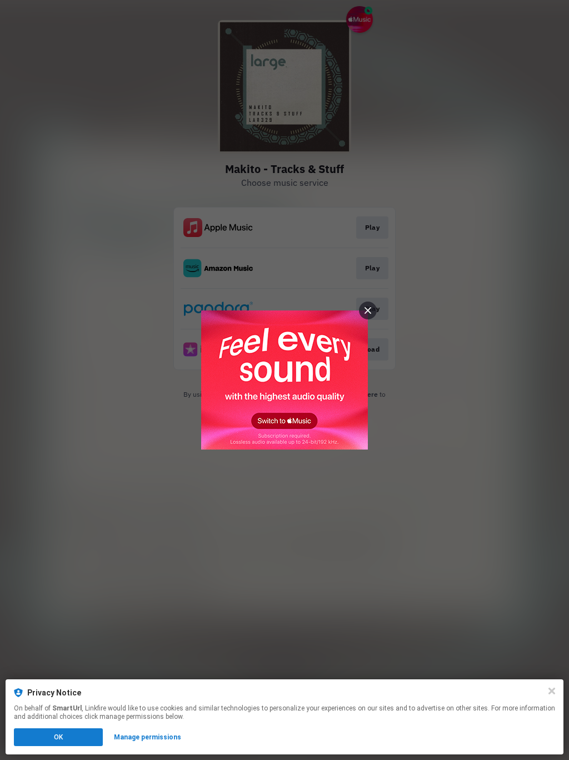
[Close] (552, 691)
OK (58, 737)
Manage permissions (147, 737)
